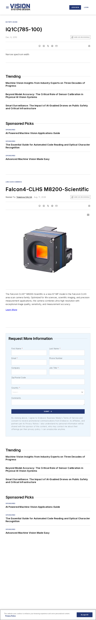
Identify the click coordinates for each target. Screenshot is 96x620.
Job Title (54, 368)
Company (15, 368)
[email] (56, 46)
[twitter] (48, 46)
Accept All (84, 615)
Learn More (11, 309)
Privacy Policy (10, 616)
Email (14, 358)
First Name (17, 348)
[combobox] (48, 392)
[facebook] (39, 46)
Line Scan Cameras (14, 182)
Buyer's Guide (11, 22)
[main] (48, 615)
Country (15, 388)
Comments (16, 398)
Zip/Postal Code (18, 377)
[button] (7, 7)
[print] (89, 46)
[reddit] (52, 46)
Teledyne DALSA (24, 197)
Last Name (55, 348)
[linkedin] (44, 46)
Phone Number (56, 358)
